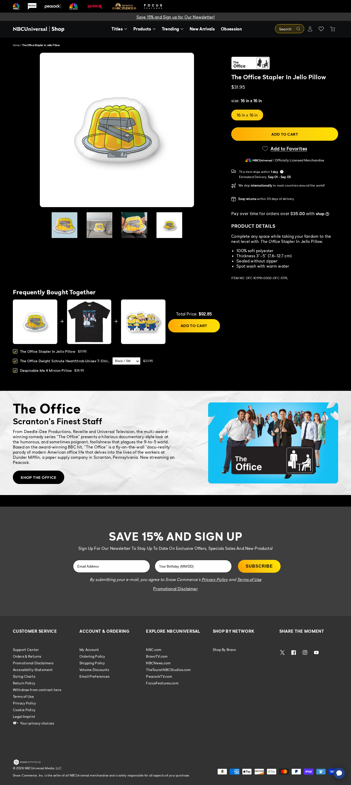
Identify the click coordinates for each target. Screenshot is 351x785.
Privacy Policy (24, 703)
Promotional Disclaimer (175, 588)
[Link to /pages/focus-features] (153, 6)
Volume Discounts (94, 669)
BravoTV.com (157, 656)
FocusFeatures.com (162, 683)
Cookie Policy (24, 710)
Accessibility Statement (33, 669)
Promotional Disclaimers (33, 663)
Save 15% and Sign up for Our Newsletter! (175, 17)
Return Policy (24, 683)
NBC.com (153, 650)
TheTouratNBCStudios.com (168, 669)
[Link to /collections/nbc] (16, 6)
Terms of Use (23, 696)
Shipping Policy (92, 663)
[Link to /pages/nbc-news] (73, 6)
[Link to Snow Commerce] (27, 763)
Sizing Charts (24, 676)
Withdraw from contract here (37, 689)
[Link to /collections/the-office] (284, 63)
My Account (89, 650)
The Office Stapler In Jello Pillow (47, 351)
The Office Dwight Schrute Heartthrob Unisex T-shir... (65, 361)
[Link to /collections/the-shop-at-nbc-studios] (124, 6)
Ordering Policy (92, 656)
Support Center (26, 650)
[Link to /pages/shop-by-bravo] (32, 6)
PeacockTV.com (159, 676)
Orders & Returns (27, 656)
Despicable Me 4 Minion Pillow (46, 370)
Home (16, 45)
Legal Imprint (24, 716)
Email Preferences (94, 676)
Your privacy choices (36, 723)
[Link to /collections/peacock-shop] (53, 6)
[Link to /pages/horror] (95, 6)
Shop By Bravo (224, 650)
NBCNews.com (158, 663)
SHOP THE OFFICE (39, 477)
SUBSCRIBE (259, 566)
